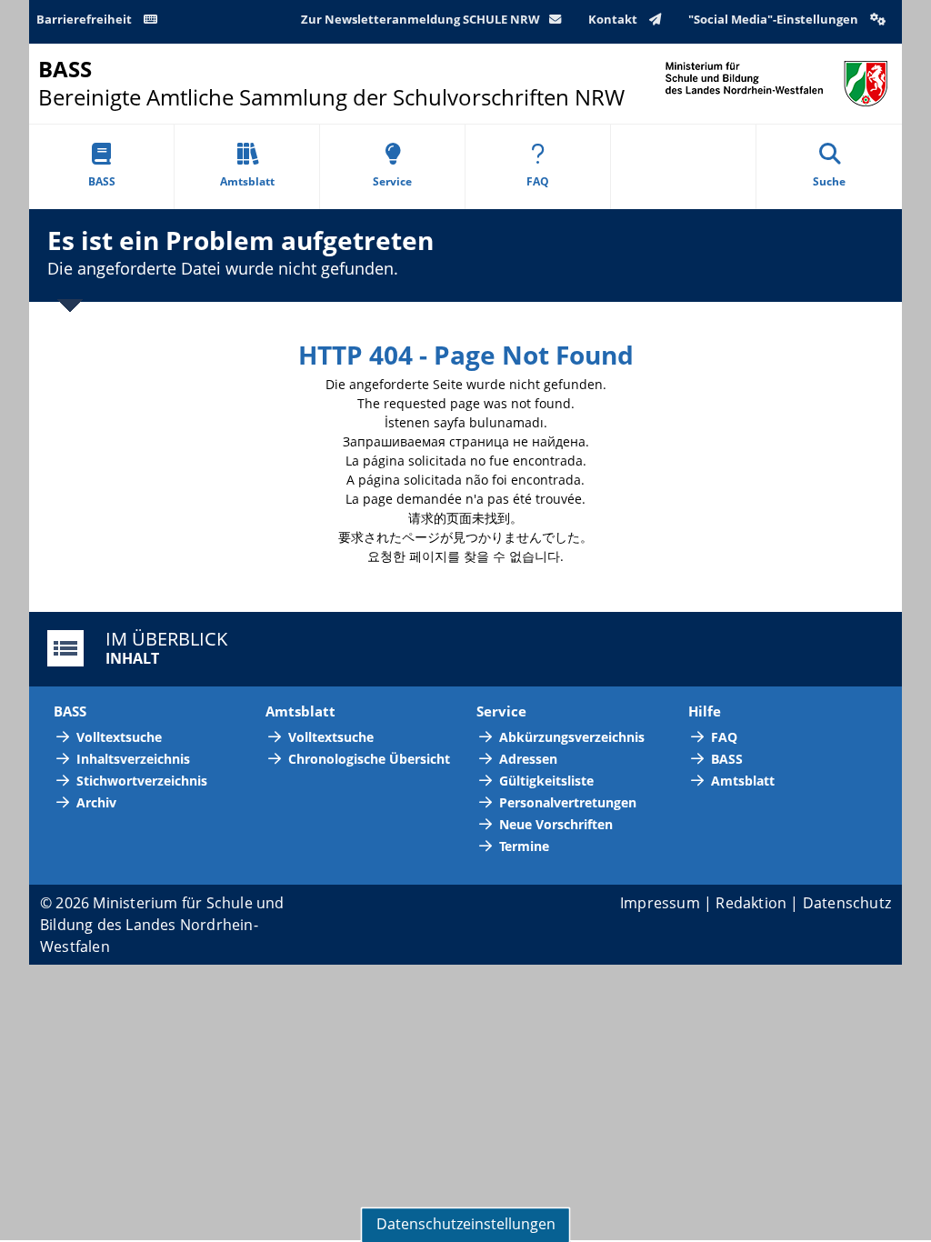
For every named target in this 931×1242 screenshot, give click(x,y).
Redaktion (751, 903)
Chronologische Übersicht (369, 758)
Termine (524, 846)
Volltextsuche (119, 737)
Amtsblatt (247, 181)
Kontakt (614, 19)
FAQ (537, 181)
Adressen (528, 758)
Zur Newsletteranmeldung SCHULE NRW (420, 19)
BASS (101, 181)
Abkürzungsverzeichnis (572, 737)
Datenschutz (847, 903)
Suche (829, 181)
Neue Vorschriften (556, 824)
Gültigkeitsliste (546, 780)
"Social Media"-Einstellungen (774, 19)
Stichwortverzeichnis (141, 780)
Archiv (96, 802)
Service (392, 181)
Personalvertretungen (567, 802)
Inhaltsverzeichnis (133, 758)
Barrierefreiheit (85, 19)
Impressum (660, 903)
